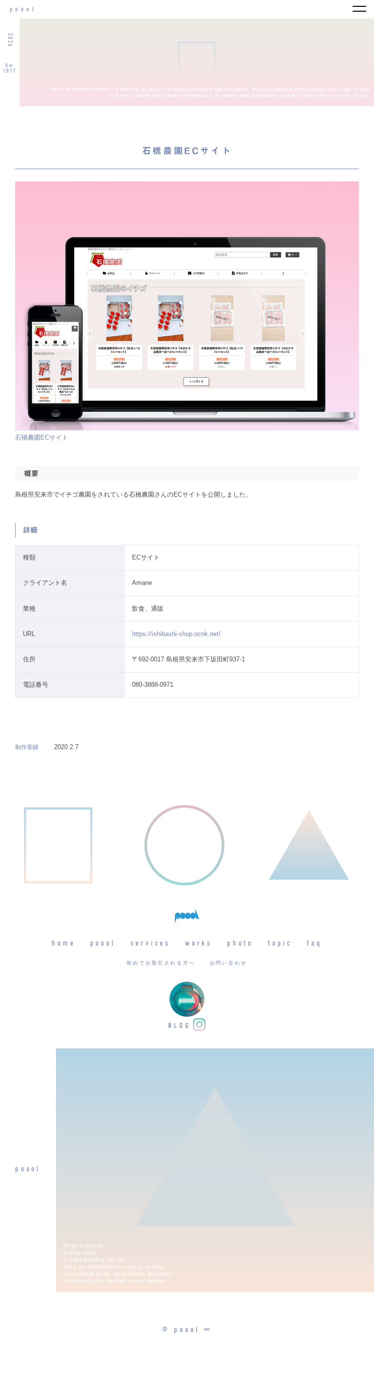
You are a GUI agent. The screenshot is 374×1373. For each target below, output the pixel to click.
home (63, 944)
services (150, 944)
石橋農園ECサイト (41, 437)
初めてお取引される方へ (161, 963)
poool (23, 9)
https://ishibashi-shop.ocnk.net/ (176, 634)
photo (240, 944)
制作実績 (26, 747)
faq (314, 944)
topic (280, 944)
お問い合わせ (228, 963)
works (198, 944)
